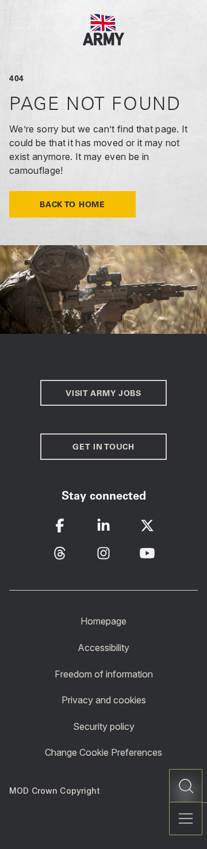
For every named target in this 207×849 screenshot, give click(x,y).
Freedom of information (104, 673)
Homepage (103, 621)
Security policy (104, 726)
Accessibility (103, 647)
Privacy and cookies (104, 700)
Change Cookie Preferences (103, 752)
